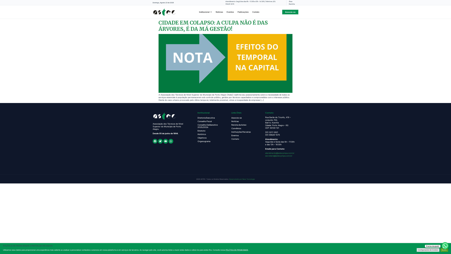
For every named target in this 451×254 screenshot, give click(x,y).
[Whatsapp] (171, 141)
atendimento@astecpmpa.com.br (279, 153)
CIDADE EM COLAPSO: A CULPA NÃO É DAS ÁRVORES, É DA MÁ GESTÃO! (213, 26)
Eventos (235, 135)
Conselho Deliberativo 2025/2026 (208, 126)
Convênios (236, 128)
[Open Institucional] (211, 12)
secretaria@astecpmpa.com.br (278, 156)
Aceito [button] (444, 250)
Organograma (204, 141)
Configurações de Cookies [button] (428, 250)
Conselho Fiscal (205, 121)
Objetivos (202, 138)
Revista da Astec (239, 125)
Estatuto (201, 130)
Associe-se (236, 118)
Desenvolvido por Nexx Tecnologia (242, 179)
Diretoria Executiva (206, 118)
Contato (235, 139)
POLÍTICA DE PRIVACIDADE (237, 250)
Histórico (202, 134)
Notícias (235, 121)
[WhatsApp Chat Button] (445, 245)
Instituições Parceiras (241, 132)
